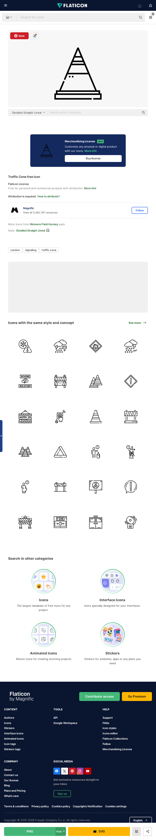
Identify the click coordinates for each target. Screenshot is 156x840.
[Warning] (96, 346)
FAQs (106, 723)
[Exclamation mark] (131, 487)
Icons (7, 723)
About (8, 769)
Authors (9, 717)
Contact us (11, 775)
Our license (11, 780)
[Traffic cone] (96, 381)
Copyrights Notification (87, 806)
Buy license (93, 158)
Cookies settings (116, 806)
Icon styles (109, 728)
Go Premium (137, 696)
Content (10, 709)
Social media (63, 761)
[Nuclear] (96, 487)
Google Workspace (65, 723)
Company (11, 761)
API (55, 717)
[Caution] (25, 346)
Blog (7, 785)
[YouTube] (87, 771)
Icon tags (10, 743)
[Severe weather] (60, 346)
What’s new (11, 796)
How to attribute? (49, 196)
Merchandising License (117, 749)
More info (90, 150)
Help (106, 709)
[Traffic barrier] (131, 416)
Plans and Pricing (14, 790)
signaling (30, 250)
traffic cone (49, 250)
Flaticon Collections (115, 738)
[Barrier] (60, 381)
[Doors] (96, 522)
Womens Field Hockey (44, 224)
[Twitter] (64, 771)
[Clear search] (131, 17)
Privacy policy (40, 806)
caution (15, 250)
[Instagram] (80, 771)
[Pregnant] (25, 487)
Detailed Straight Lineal (30, 230)
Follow (107, 743)
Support (108, 717)
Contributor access (99, 696)
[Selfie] (131, 452)
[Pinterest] (72, 771)
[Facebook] (56, 771)
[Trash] (96, 452)
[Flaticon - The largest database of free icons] (72, 5)
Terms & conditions (16, 806)
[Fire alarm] (60, 416)
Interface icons (13, 733)
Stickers (9, 728)
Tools (58, 709)
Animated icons (14, 738)
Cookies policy (61, 806)
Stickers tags (12, 749)
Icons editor (110, 733)
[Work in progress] (25, 416)
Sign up (62, 793)
